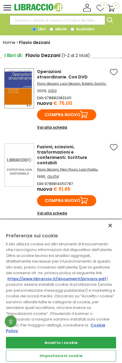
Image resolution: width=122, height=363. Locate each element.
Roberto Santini (94, 83)
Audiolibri (84, 28)
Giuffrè (53, 176)
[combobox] (57, 20)
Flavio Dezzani (48, 83)
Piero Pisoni (69, 169)
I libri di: (13, 55)
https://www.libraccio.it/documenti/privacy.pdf (56, 279)
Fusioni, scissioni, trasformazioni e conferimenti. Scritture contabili (62, 155)
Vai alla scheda (52, 127)
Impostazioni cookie (61, 356)
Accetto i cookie (61, 342)
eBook (60, 28)
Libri (41, 28)
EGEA (52, 90)
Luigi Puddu (88, 169)
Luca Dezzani (70, 83)
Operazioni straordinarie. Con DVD (62, 74)
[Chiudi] (110, 225)
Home (9, 42)
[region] (61, 291)
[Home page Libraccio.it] (38, 10)
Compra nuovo (63, 115)
